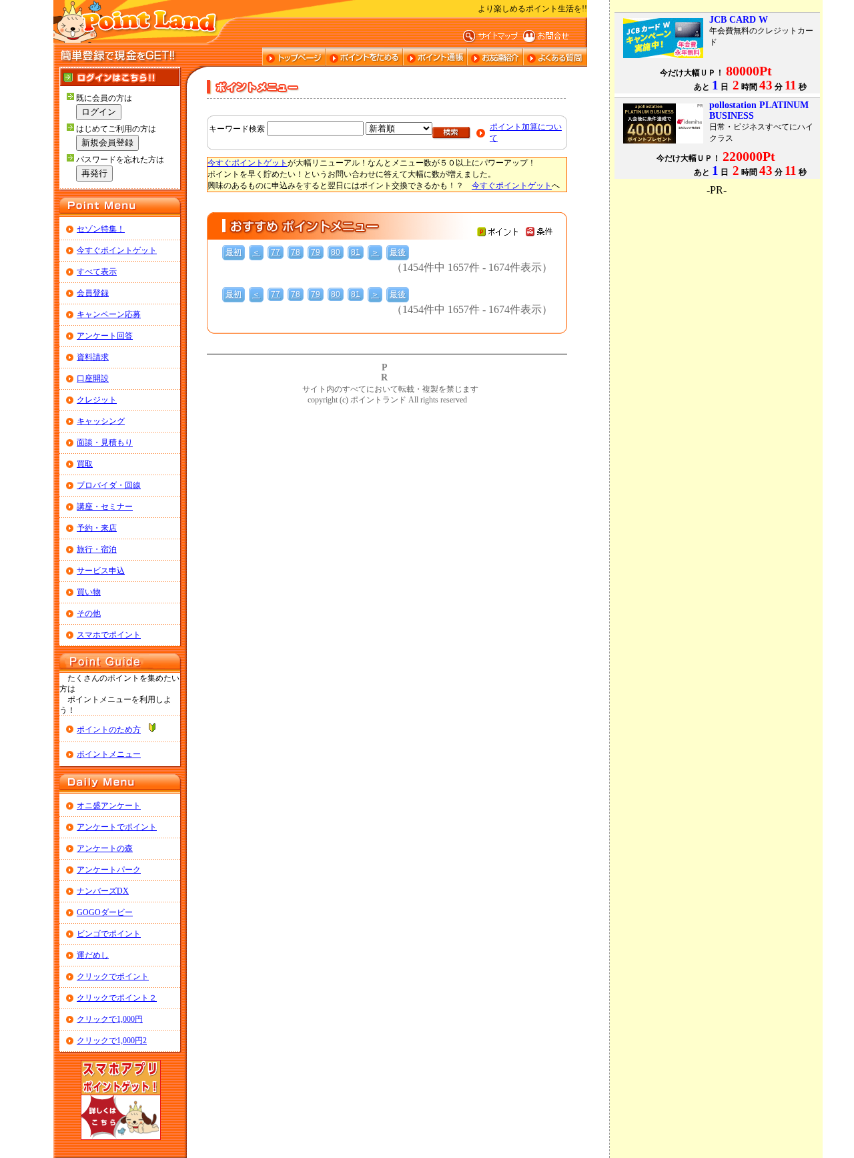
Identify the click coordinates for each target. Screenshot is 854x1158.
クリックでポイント (113, 976)
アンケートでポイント (117, 827)
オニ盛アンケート (109, 805)
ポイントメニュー (109, 754)
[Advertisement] (716, 279)
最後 (398, 252)
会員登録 (93, 293)
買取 (85, 464)
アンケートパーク (109, 869)
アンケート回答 (105, 335)
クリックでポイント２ (117, 997)
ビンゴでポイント (109, 933)
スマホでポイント (109, 634)
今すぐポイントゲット (117, 250)
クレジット (97, 399)
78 (295, 252)
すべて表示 (97, 271)
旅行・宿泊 (97, 549)
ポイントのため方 (109, 729)
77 (275, 252)
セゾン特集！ (101, 229)
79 (315, 252)
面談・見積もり (105, 442)
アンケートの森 (105, 848)
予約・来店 (97, 528)
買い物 (89, 592)
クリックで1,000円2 (112, 1040)
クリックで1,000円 (110, 1019)
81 (355, 252)
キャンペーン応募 (109, 314)
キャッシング (101, 421)
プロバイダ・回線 (109, 485)
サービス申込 (101, 570)
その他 (89, 613)
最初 (234, 252)
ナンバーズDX (103, 891)
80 (335, 252)
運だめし (93, 955)
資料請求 (93, 357)
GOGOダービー (105, 912)
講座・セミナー (105, 506)
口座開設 (93, 378)
